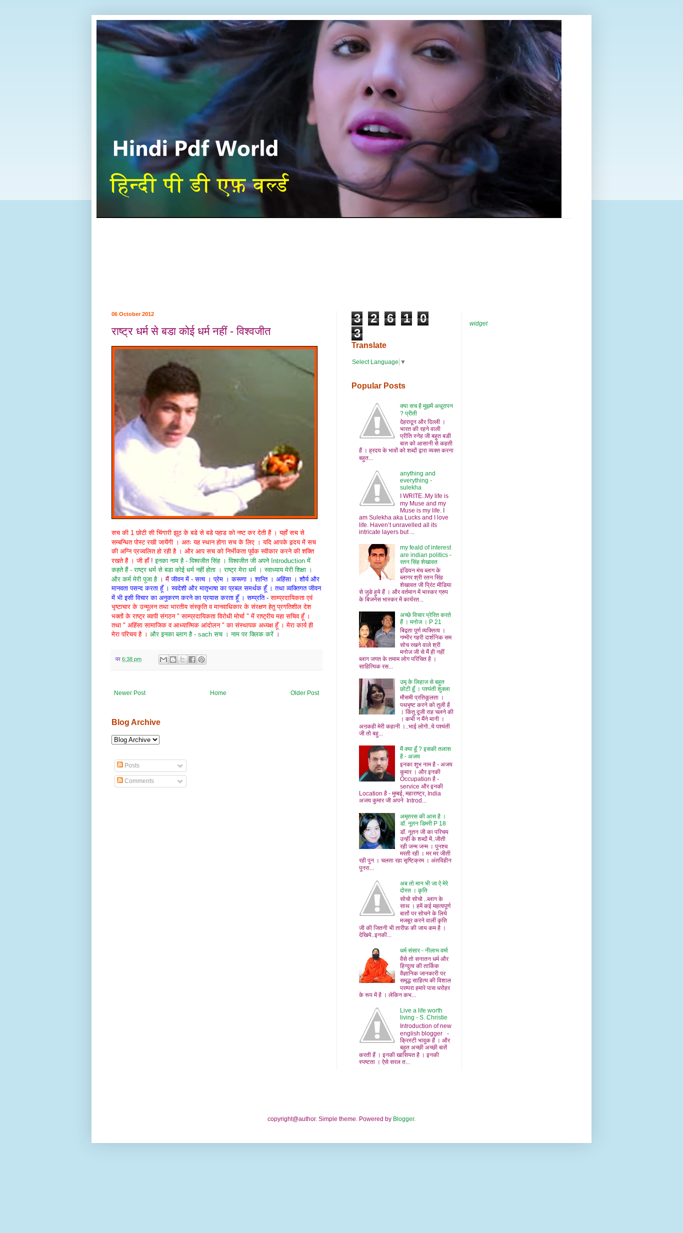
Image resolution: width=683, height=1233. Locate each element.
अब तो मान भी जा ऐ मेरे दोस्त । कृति (424, 887)
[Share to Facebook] (192, 659)
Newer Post (130, 693)
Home (218, 693)
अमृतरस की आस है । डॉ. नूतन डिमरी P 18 (423, 820)
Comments (138, 781)
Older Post (304, 693)
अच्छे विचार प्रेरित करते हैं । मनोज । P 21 (425, 619)
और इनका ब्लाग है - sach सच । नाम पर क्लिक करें (213, 634)
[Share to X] (183, 659)
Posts (131, 765)
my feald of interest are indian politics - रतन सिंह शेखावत (426, 555)
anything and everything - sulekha (418, 481)
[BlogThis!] (173, 659)
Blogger (403, 1119)
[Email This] (163, 659)
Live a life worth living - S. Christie (424, 1014)
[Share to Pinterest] (201, 659)
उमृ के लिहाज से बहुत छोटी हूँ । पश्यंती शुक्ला (425, 685)
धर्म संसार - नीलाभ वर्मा (424, 950)
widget (479, 323)
